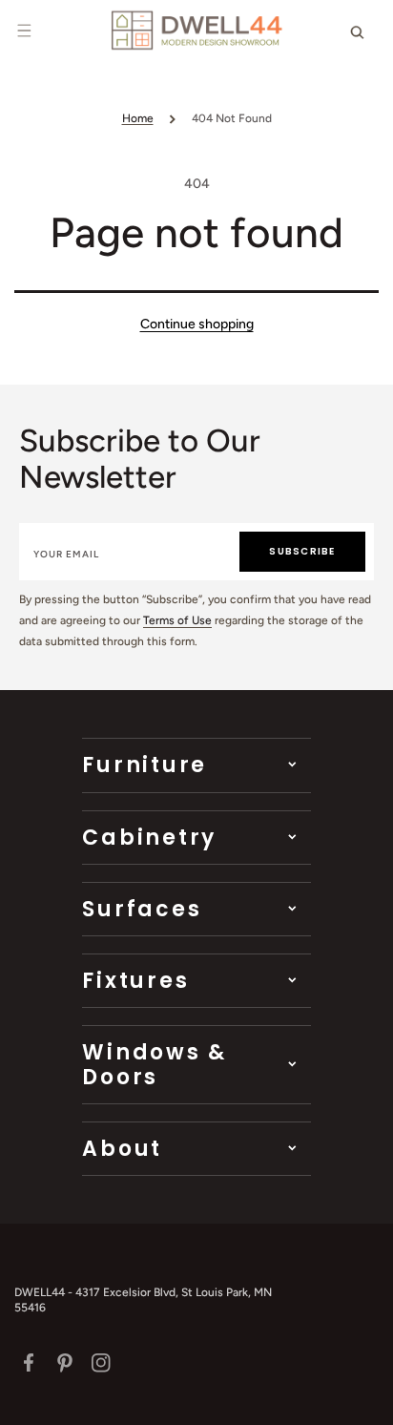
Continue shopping (197, 324)
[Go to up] (368, 1400)
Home (138, 118)
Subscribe (302, 551)
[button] (24, 31)
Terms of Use (177, 620)
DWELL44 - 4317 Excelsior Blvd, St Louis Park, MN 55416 (143, 1300)
